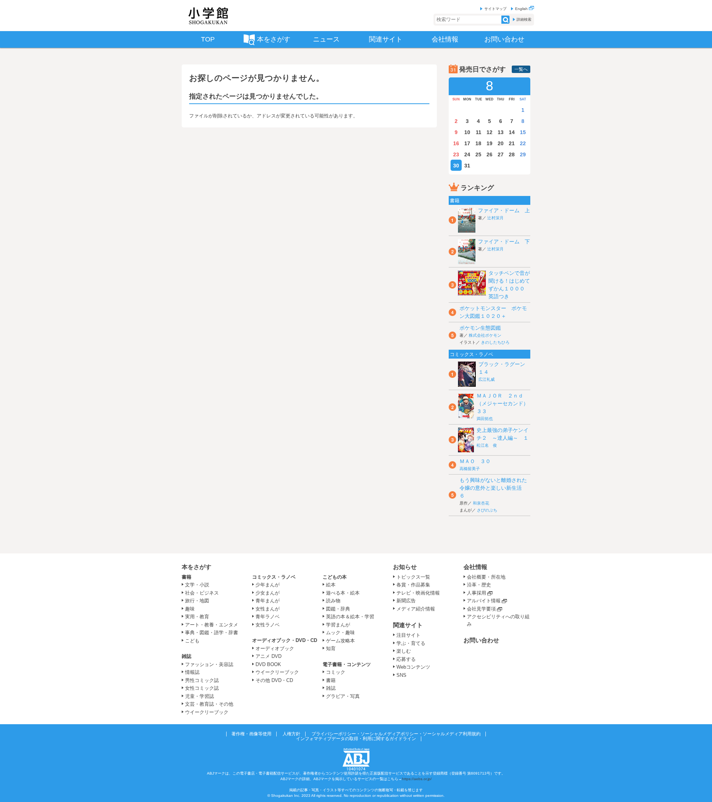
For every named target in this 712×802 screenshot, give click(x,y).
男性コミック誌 (202, 680)
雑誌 (186, 656)
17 (467, 143)
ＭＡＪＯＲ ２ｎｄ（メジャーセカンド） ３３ (505, 403)
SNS (401, 675)
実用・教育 (197, 616)
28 (512, 154)
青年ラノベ (268, 616)
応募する (406, 659)
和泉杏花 (481, 503)
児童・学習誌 (199, 696)
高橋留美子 (469, 468)
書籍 (186, 577)
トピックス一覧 (413, 577)
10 (467, 132)
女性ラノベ (268, 625)
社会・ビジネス (202, 593)
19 (489, 143)
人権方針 (291, 733)
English (522, 9)
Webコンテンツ (413, 667)
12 (489, 132)
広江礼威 (486, 379)
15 (523, 132)
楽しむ (403, 651)
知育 (331, 648)
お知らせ (405, 567)
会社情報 (475, 567)
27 (501, 154)
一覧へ (521, 69)
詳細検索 (524, 19)
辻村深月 (495, 218)
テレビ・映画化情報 (418, 593)
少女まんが (268, 593)
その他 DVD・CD (274, 680)
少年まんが (268, 585)
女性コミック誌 (202, 688)
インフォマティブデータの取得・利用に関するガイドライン (356, 738)
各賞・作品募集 (413, 585)
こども (192, 640)
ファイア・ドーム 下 (504, 241)
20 (501, 143)
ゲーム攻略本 (340, 640)
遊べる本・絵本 (343, 593)
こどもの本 (335, 577)
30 (456, 166)
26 (489, 154)
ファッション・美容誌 (209, 664)
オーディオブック (275, 648)
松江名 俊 (487, 445)
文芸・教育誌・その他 (209, 704)
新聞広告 (406, 600)
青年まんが (268, 600)
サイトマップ (495, 9)
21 (512, 143)
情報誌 (192, 672)
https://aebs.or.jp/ (417, 779)
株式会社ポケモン (485, 335)
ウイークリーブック (206, 712)
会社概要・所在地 (486, 577)
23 (456, 154)
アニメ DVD (268, 656)
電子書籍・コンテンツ (347, 664)
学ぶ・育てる (410, 643)
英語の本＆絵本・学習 (350, 616)
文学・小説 (197, 585)
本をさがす (196, 567)
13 (501, 132)
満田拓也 (485, 418)
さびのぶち (487, 510)
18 (478, 143)
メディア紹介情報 (415, 609)
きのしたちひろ (495, 342)
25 (478, 154)
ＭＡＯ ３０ (475, 461)
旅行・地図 (197, 600)
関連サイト (408, 625)
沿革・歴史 (479, 585)
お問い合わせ (481, 640)
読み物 (333, 600)
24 (467, 154)
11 (478, 132)
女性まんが (268, 609)
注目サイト (408, 635)
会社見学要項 (481, 609)
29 (523, 154)
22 (523, 143)
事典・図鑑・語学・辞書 (211, 632)
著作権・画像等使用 (251, 733)
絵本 (331, 585)
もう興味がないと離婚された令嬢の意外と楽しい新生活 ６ (493, 488)
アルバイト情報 (484, 600)
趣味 (190, 609)
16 (456, 143)
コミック (335, 672)
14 (512, 132)
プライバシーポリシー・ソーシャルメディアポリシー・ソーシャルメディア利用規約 (396, 733)
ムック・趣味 (340, 632)
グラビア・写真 (343, 696)
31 (467, 166)
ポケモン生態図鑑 (480, 328)
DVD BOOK (268, 664)
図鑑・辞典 (338, 609)
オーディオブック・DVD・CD (284, 640)
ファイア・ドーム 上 (504, 210)
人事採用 (476, 593)
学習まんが (340, 625)
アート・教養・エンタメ (211, 625)
